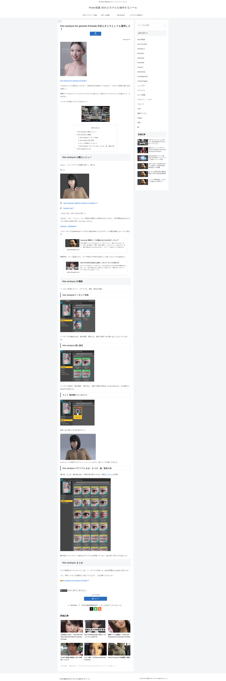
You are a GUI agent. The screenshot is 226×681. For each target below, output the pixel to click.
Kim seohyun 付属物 (84, 134)
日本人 (76, 590)
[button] (164, 25)
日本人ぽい (83, 590)
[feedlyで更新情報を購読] (95, 609)
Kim (71, 590)
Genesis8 (64, 590)
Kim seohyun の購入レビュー (87, 132)
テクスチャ (109, 474)
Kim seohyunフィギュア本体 (89, 137)
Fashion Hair (67, 208)
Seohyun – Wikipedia (67, 226)
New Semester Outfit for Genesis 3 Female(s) (79, 203)
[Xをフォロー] (91, 609)
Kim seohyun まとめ (84, 149)
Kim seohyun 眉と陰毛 (87, 140)
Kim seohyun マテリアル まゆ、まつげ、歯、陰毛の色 (97, 146)
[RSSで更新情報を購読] (99, 609)
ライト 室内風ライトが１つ (88, 143)
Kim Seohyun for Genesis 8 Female (72, 81)
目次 (93, 128)
